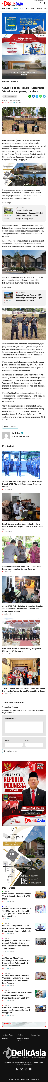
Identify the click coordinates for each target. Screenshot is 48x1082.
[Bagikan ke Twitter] (37, 96)
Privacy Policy (36, 1035)
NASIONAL (30, 9)
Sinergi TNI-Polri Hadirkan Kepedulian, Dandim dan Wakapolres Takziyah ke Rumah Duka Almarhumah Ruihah (22, 609)
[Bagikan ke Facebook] (33, 96)
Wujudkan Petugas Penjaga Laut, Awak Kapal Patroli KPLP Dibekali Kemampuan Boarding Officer (22, 484)
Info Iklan (20, 1035)
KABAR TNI (15, 81)
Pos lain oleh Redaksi (20, 436)
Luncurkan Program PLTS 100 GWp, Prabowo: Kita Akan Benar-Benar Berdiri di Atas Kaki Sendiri (16, 928)
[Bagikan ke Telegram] (44, 96)
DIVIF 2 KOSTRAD (10, 427)
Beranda (5, 81)
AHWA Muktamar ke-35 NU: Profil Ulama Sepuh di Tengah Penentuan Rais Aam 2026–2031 (17, 995)
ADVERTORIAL (18, 9)
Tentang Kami (7, 1035)
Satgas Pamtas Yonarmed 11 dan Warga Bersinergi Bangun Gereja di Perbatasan (29, 298)
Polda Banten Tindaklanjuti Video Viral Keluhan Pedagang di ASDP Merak (16, 896)
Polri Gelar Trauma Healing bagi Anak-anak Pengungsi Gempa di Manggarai (16, 1010)
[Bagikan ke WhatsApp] (40, 96)
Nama (7, 740)
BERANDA (6, 9)
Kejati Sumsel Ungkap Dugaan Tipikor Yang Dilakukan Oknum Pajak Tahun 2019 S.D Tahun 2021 (22, 526)
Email (27, 740)
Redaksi (5, 1038)
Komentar (10, 718)
